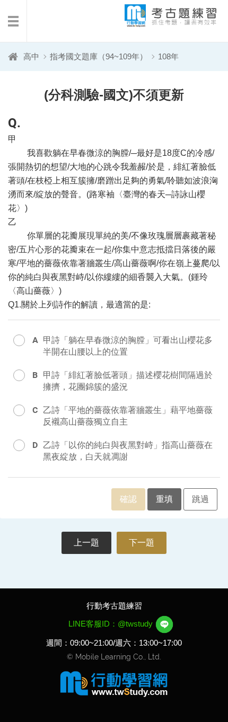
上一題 (86, 542)
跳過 (200, 499)
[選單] (13, 21)
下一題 (141, 542)
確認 (128, 499)
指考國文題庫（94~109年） (98, 56)
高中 (31, 56)
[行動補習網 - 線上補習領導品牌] (114, 683)
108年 (168, 56)
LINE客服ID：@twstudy (111, 623)
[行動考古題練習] (161, 15)
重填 (164, 499)
